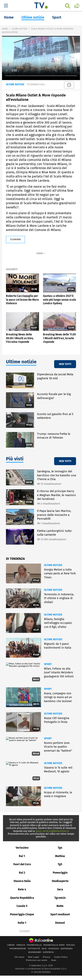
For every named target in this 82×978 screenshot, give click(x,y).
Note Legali (33, 957)
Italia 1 (22, 922)
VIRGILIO (20, 945)
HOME (5, 29)
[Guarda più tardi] (69, 84)
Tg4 (60, 847)
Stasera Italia (22, 881)
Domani (60, 922)
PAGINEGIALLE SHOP (54, 945)
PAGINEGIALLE (34, 945)
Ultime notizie (32, 17)
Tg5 (60, 864)
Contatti (25, 931)
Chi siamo (19, 957)
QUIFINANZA (67, 949)
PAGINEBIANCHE (18, 949)
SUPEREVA (48, 952)
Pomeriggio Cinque (22, 914)
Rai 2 (22, 872)
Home (9, 17)
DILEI (44, 949)
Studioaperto (60, 881)
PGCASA (70, 945)
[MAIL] (77, 5)
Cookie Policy (61, 957)
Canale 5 (22, 906)
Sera (60, 889)
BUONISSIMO (34, 952)
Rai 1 (22, 856)
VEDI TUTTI (65, 364)
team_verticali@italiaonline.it (52, 831)
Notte (60, 906)
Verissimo (22, 847)
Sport (56, 17)
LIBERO (11, 945)
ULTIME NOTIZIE (19, 29)
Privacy (46, 957)
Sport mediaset (60, 914)
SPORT (48, 664)
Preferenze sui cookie (36, 960)
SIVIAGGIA (53, 949)
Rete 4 (22, 889)
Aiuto (53, 960)
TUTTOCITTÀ (34, 949)
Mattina (60, 856)
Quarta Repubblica (22, 898)
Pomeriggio (60, 872)
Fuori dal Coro (22, 864)
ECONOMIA (15, 239)
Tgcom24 (60, 898)
